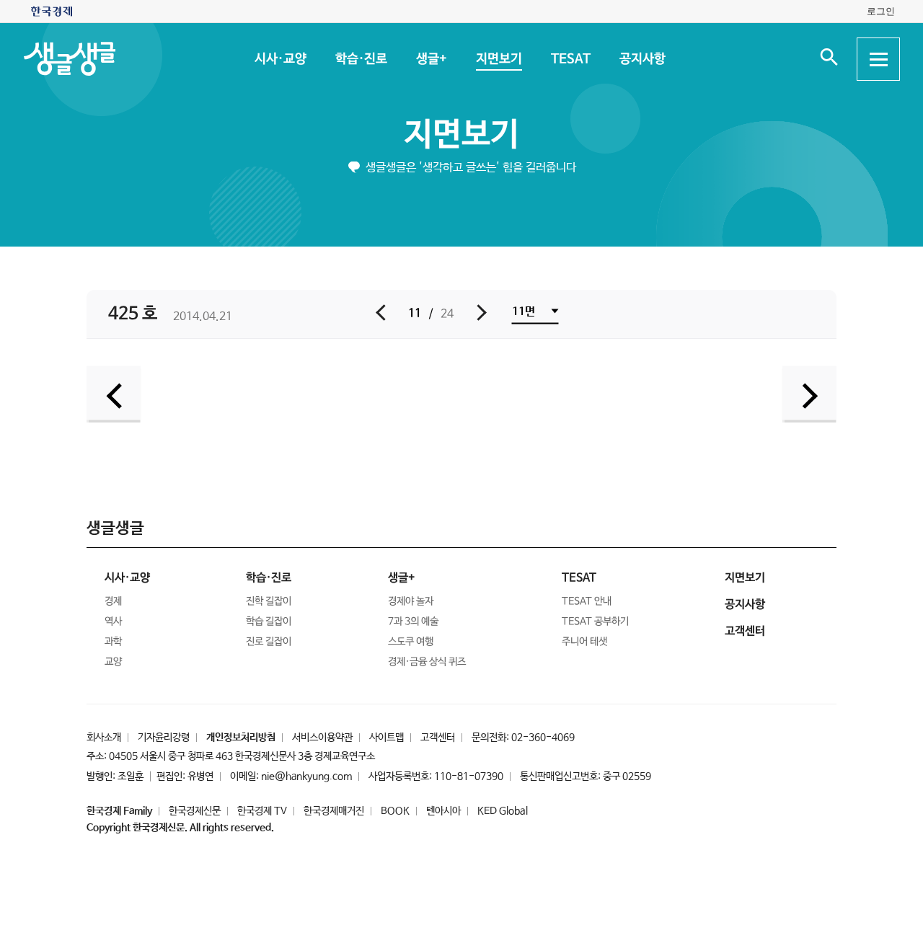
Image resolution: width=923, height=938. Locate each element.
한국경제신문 (195, 811)
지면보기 (498, 59)
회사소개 (104, 737)
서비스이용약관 (322, 737)
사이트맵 (386, 737)
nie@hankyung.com (306, 776)
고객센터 (437, 737)
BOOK (395, 811)
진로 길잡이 (268, 641)
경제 (113, 601)
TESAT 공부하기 (595, 621)
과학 (113, 641)
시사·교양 (280, 59)
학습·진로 (361, 59)
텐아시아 (443, 811)
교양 (113, 662)
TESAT (570, 59)
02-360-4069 (543, 737)
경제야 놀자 (410, 601)
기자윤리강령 (164, 737)
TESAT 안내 (586, 601)
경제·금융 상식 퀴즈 (427, 662)
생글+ (430, 59)
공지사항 (642, 59)
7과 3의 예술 (413, 621)
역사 (113, 621)
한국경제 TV (262, 811)
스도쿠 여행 (410, 641)
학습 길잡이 (268, 621)
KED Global (502, 811)
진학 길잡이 (268, 601)
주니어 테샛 (584, 641)
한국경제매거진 (334, 811)
